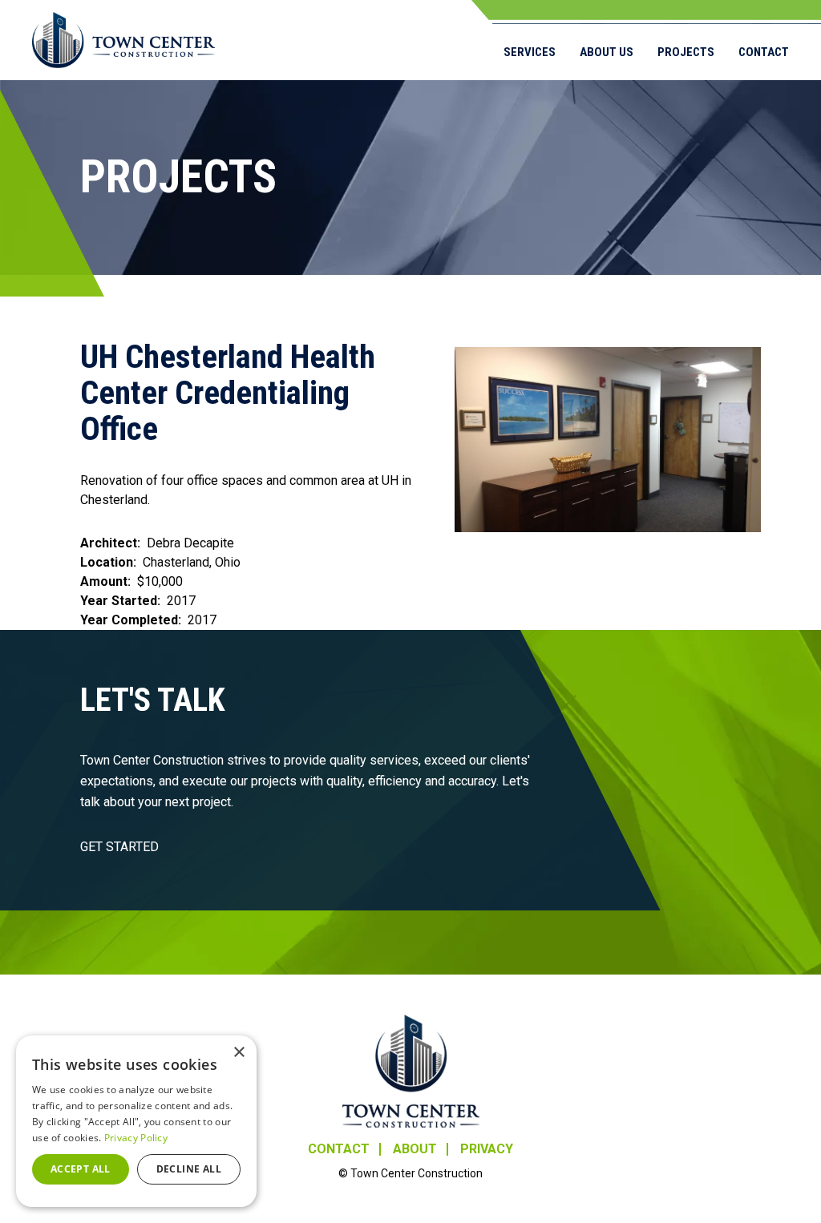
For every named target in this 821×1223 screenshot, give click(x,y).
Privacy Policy (136, 1137)
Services (530, 52)
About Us (606, 52)
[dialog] (136, 1121)
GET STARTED (119, 846)
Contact (763, 52)
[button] (608, 440)
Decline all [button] (188, 1169)
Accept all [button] (81, 1169)
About (415, 1149)
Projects (685, 52)
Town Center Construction (410, 1071)
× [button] (239, 1053)
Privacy (486, 1149)
